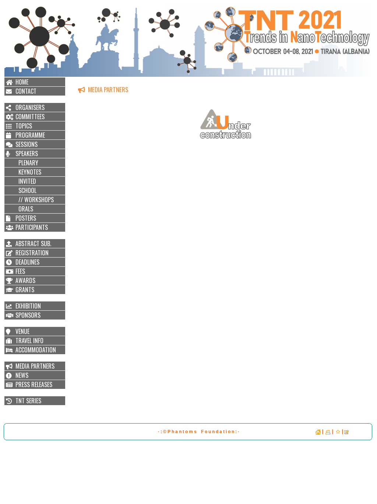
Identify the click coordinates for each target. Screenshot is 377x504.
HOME (21, 81)
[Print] (328, 431)
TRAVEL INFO (29, 340)
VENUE (22, 331)
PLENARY (26, 162)
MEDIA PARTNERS (34, 366)
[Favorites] (338, 431)
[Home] (318, 431)
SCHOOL (25, 190)
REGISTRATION (32, 252)
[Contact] (346, 431)
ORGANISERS (30, 107)
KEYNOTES (28, 172)
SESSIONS (26, 144)
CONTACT (25, 91)
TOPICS (23, 125)
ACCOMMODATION (35, 349)
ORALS (24, 208)
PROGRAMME (30, 135)
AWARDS (25, 280)
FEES (20, 271)
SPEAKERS (26, 153)
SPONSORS (27, 315)
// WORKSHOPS (34, 199)
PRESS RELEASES (33, 384)
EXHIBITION (28, 305)
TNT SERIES (28, 400)
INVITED (25, 181)
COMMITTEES (30, 116)
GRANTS (24, 289)
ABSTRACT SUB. (33, 243)
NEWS (21, 375)
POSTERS (25, 218)
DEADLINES (27, 262)
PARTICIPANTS (31, 227)
